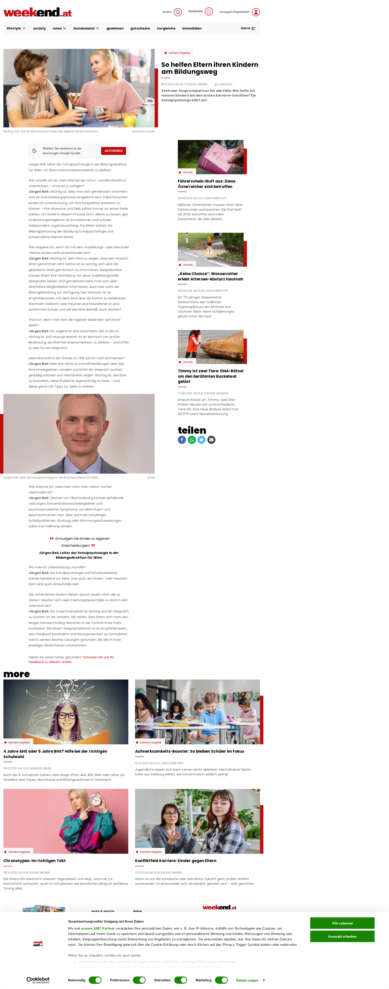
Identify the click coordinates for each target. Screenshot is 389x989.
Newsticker (196, 11)
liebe (137, 911)
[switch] (139, 980)
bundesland (84, 28)
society (39, 28)
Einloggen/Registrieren (235, 12)
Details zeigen (247, 980)
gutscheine (140, 28)
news (57, 28)
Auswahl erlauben (342, 936)
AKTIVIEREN (113, 151)
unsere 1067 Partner (98, 928)
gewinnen (115, 28)
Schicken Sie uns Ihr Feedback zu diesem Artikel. (71, 659)
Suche (167, 12)
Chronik (188, 172)
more (246, 28)
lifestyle (14, 28)
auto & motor (103, 911)
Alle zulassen (342, 923)
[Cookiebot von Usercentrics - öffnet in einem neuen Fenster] (38, 980)
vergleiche (166, 28)
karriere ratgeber (179, 53)
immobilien (192, 28)
